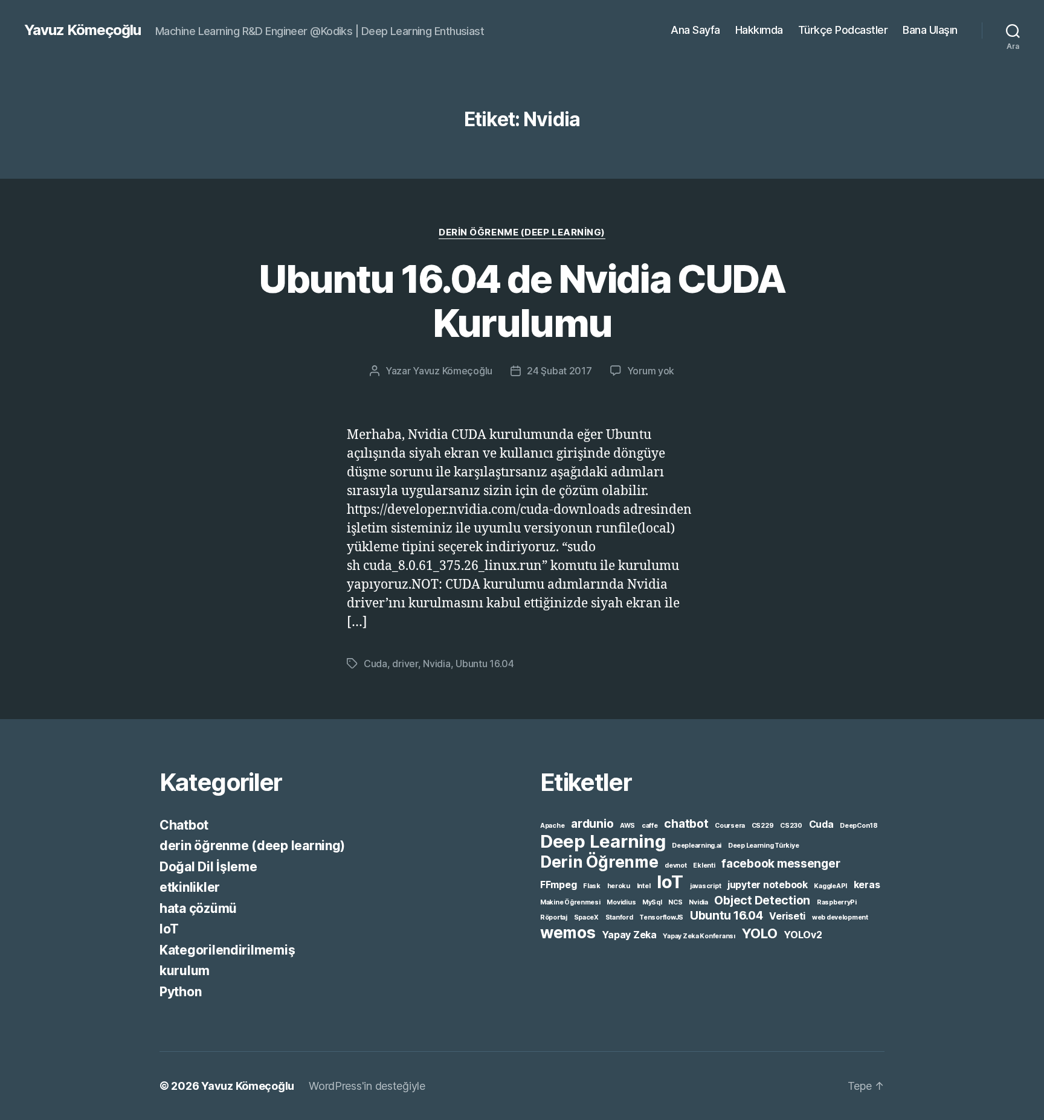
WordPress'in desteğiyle (367, 1086)
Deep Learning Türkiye (763, 846)
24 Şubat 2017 (559, 371)
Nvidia (436, 664)
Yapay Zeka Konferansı (699, 936)
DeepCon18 (859, 826)
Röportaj (553, 917)
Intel (644, 886)
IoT (169, 928)
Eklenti (704, 865)
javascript (705, 886)
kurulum (185, 970)
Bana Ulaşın (930, 30)
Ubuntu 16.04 (485, 664)
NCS (675, 902)
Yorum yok (651, 371)
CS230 (791, 826)
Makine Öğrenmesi (570, 902)
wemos (568, 932)
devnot (675, 865)
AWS (627, 826)
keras (867, 885)
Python (180, 991)
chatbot (686, 823)
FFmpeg (558, 885)
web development (840, 917)
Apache (552, 826)
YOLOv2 (803, 935)
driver (404, 664)
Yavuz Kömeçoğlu (82, 30)
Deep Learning (603, 841)
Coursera (730, 826)
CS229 (763, 826)
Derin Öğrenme (599, 861)
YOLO (760, 933)
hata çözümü (198, 908)
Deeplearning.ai (696, 846)
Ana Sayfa (695, 30)
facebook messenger (780, 863)
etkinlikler (190, 887)
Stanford (619, 917)
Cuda (375, 664)
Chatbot (184, 825)
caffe (650, 826)
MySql (652, 902)
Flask (592, 886)
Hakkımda (759, 30)
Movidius (621, 902)
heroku (618, 886)
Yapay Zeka (629, 935)
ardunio (592, 823)
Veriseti (787, 916)
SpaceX (586, 917)
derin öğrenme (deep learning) (522, 232)
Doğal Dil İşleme (208, 866)
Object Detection (762, 900)
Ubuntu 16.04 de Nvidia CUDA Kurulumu (522, 300)
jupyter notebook (767, 885)
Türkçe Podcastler (843, 30)
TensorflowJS (661, 917)
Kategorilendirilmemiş (227, 950)
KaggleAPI (830, 886)
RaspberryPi (837, 902)
